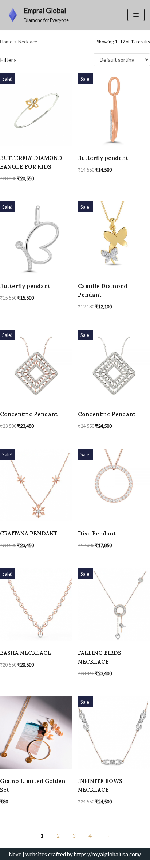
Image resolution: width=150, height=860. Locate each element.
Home (6, 42)
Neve (15, 854)
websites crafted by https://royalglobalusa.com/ (83, 854)
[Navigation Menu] (136, 15)
